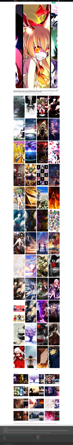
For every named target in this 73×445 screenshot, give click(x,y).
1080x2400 (6, 435)
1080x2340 (8, 435)
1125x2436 (25, 435)
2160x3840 (29, 435)
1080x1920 (4, 435)
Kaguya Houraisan (30, 93)
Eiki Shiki (26, 93)
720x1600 (14, 435)
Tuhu (23, 93)
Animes (21, 93)
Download (54, 2)
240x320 (12, 435)
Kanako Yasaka (34, 93)
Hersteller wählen (37, 438)
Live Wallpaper (4, 438)
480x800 (16, 435)
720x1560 (20, 435)
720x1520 (31, 435)
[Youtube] (38, 437)
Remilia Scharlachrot (39, 93)
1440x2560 (22, 435)
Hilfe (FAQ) (37, 440)
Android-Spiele (4, 436)
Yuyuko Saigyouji (51, 93)
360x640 (23, 435)
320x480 (18, 435)
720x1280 (10, 435)
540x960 (27, 435)
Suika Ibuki (43, 93)
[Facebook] (37, 437)
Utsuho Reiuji (46, 93)
